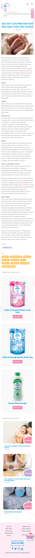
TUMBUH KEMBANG (26, 528)
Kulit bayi (5, 256)
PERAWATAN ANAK (26, 526)
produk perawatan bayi (8, 266)
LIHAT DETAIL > (17, 316)
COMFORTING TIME (9, 533)
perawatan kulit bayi (16, 256)
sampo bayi (15, 260)
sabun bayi (27, 256)
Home (4, 12)
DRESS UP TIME (8, 528)
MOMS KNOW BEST (26, 531)
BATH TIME (8, 526)
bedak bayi (5, 260)
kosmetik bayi (24, 263)
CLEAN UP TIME (8, 531)
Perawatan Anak (12, 12)
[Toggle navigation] (32, 3)
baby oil (23, 260)
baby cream (15, 263)
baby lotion (5, 263)
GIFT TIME (9, 535)
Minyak (23, 183)
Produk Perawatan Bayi (25, 71)
